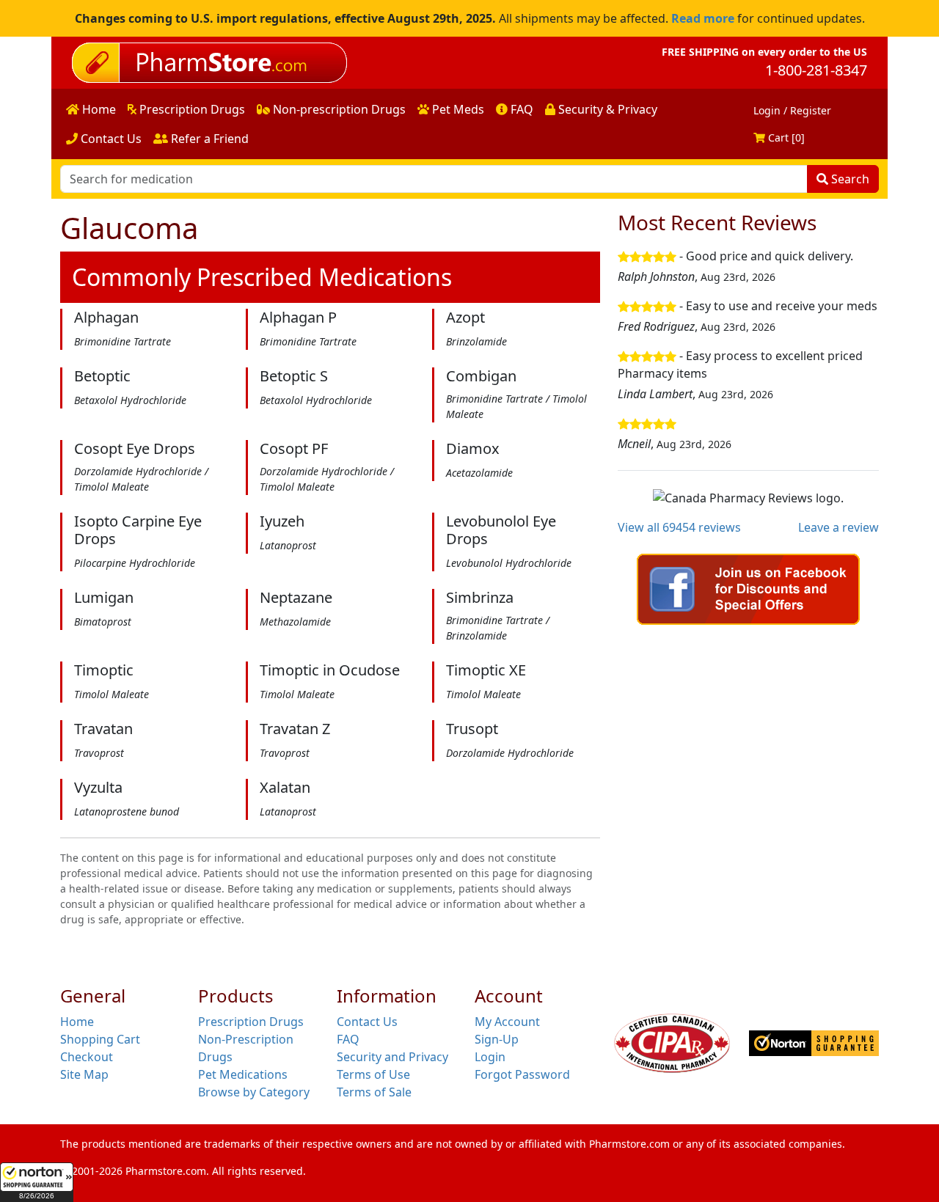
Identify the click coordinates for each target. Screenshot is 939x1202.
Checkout (86, 1057)
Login (490, 1057)
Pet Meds (456, 109)
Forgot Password (522, 1074)
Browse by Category (254, 1092)
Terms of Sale (374, 1092)
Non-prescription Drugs (338, 109)
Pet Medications (243, 1074)
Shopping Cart (100, 1039)
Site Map (84, 1074)
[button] (36, 1182)
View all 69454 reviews (679, 527)
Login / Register (792, 110)
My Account (507, 1022)
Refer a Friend (208, 139)
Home (97, 109)
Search (848, 179)
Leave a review (838, 527)
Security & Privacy (606, 109)
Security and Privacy (392, 1057)
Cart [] (785, 137)
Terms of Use (373, 1074)
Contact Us (110, 139)
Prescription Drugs (190, 109)
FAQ (520, 109)
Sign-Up (497, 1039)
